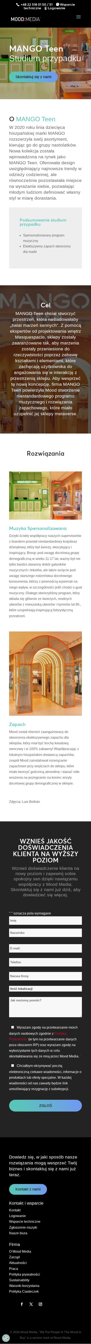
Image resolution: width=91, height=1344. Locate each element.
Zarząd (14, 1257)
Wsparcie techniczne (24, 1221)
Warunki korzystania (24, 1286)
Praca (13, 1269)
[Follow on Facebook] (21, 1304)
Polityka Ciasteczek (24, 1291)
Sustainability (19, 1280)
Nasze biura (18, 1233)
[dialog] (6, 1338)
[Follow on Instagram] (40, 1304)
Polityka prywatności (24, 1274)
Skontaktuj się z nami (33, 77)
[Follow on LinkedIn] (12, 1304)
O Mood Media (20, 1251)
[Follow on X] (31, 1304)
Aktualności (18, 1263)
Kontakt (15, 1210)
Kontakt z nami (28, 1189)
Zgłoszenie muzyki (23, 1227)
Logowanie (56, 8)
